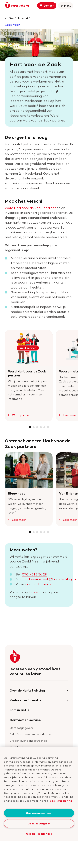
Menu (68, 6)
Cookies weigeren (39, 823)
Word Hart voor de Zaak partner (30, 208)
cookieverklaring (61, 800)
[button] (30, 427)
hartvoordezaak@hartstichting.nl (50, 579)
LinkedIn (35, 592)
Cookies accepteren (39, 812)
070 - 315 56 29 (34, 574)
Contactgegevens (22, 728)
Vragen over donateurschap (28, 740)
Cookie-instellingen (39, 833)
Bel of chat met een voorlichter (30, 734)
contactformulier (39, 584)
